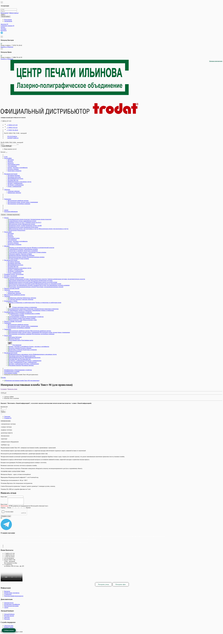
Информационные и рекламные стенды (19, 181)
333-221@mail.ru (12, 136)
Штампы (6, 246)
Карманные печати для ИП (34, 225)
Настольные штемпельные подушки (41, 280)
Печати (6, 217)
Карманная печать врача (31, 227)
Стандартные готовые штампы (37, 252)
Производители (9, 602)
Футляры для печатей (10, 276)
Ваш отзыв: (4, 504)
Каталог (3, 214)
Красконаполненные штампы (35, 257)
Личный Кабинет (9, 614)
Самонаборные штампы (31, 249)
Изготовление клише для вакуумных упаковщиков (23, 202)
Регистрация (4, 13)
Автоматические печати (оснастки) (40, 219)
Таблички (7, 189)
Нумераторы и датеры (10, 301)
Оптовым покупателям (215, 61)
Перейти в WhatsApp (7, 47)
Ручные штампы (24, 258)
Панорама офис (120, 584)
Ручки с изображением (14, 186)
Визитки (10, 161)
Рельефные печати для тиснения (13, 274)
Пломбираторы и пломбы (32, 313)
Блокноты (11, 163)
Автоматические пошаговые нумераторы (46, 309)
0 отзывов (4, 389)
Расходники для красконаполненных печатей (49, 287)
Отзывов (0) (7, 418)
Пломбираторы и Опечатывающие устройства (18, 312)
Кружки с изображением (15, 183)
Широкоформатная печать (15, 178)
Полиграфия (8, 158)
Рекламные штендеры (14, 177)
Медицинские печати (28, 224)
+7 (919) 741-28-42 (12, 130)
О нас (6, 156)
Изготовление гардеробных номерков (19, 203)
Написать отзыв (12, 389)
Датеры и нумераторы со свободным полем (48, 302)
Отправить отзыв (5, 516)
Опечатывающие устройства (35, 316)
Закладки (7, 617)
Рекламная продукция (10, 174)
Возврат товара (8, 627)
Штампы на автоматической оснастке (43, 247)
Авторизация (8, 21)
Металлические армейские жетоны (18, 200)
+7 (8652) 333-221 (12, 127)
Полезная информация (11, 211)
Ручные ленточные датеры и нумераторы (24, 307)
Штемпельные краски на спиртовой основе (48, 283)
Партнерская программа (11, 606)
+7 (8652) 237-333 (12, 125)
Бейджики (11, 159)
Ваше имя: (4, 496)
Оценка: (3, 507)
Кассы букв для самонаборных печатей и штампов (54, 285)
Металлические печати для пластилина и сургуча (53, 228)
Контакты (7, 591)
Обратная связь (8, 625)
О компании (7, 594)
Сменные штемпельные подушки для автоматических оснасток (66, 279)
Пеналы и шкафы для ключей (13, 321)
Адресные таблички (14, 191)
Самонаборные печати (29, 221)
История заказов (9, 615)
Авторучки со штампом (31, 250)
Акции (6, 210)
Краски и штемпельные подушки (14, 277)
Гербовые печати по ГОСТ (33, 222)
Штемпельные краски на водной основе (45, 282)
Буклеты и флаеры (13, 169)
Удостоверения (12, 166)
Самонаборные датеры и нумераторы (43, 310)
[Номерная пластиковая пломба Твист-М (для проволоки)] (21, 380)
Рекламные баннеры (14, 175)
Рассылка (7, 619)
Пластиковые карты (14, 164)
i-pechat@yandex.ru (12, 138)
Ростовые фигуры (13, 180)
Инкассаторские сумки (30, 320)
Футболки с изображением (16, 185)
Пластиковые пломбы (17, 315)
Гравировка (7, 199)
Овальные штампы (26, 254)
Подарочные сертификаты (12, 604)
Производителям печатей (11, 288)
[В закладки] (1, 410)
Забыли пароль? (14, 13)
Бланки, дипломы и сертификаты (18, 167)
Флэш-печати (21, 230)
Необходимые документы (11, 593)
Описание (7, 416)
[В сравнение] (3, 410)
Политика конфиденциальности (13, 596)
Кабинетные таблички (14, 192)
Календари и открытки (14, 170)
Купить (3, 411)
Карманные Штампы (28, 255)
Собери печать (9, 630)
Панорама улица (103, 584)
